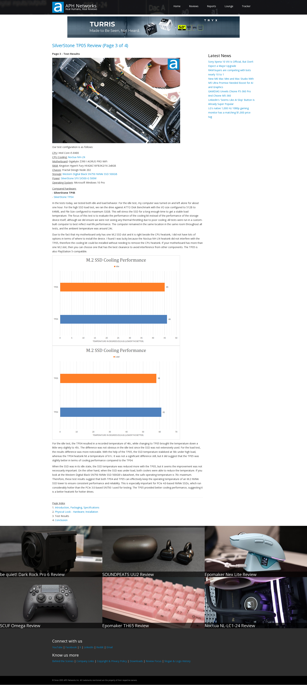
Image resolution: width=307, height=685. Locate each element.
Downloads (136, 661)
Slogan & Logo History (177, 661)
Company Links (85, 661)
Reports (211, 6)
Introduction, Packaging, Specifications (77, 507)
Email (109, 647)
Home (177, 6)
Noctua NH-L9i (76, 157)
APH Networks (80, 5)
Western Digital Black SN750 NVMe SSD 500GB (90, 174)
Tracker (246, 6)
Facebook (71, 647)
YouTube (57, 647)
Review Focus (153, 661)
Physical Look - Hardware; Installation (76, 511)
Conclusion (61, 520)
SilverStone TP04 (63, 197)
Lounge (229, 6)
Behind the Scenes (63, 661)
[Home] (58, 7)
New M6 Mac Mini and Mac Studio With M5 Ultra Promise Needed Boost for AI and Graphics (231, 83)
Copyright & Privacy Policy (112, 661)
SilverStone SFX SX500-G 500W (78, 178)
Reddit (100, 647)
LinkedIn (88, 647)
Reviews (193, 6)
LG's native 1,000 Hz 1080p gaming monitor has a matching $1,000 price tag (229, 112)
